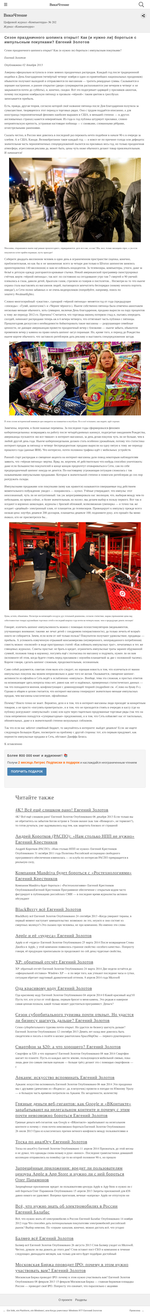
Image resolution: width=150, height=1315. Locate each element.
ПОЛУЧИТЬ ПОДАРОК (27, 771)
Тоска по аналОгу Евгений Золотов (51, 1141)
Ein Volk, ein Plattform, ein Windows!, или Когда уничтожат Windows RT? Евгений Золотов (54, 1310)
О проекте (65, 1299)
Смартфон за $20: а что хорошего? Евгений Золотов (68, 1046)
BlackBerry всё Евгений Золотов (48, 909)
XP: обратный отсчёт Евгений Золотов (54, 962)
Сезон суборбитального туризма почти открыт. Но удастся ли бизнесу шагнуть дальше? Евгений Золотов (74, 1017)
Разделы (81, 1299)
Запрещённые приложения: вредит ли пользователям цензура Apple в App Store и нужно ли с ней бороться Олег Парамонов (69, 1173)
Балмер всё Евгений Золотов (44, 1238)
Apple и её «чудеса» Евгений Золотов (53, 935)
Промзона (135, 1310)
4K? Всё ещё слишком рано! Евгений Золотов (61, 810)
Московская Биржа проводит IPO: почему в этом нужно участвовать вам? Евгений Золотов (71, 1267)
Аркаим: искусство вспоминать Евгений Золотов (65, 1077)
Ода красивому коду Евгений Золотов (53, 988)
